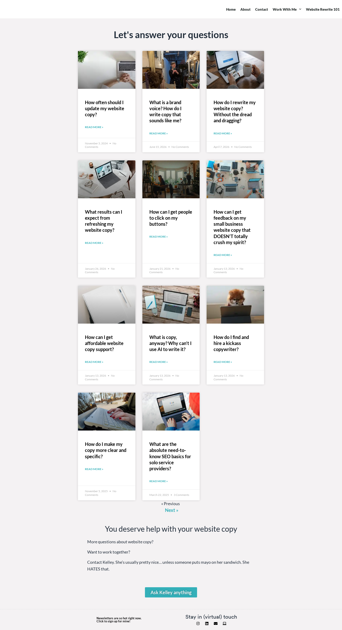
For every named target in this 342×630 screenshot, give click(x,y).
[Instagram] (198, 623)
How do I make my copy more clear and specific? (105, 450)
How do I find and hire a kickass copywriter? (231, 343)
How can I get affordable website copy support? (104, 343)
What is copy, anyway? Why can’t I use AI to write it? (170, 343)
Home (231, 9)
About (245, 9)
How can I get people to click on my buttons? (170, 218)
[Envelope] (216, 623)
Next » (171, 510)
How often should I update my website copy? (104, 108)
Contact (261, 9)
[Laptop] (224, 623)
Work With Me (285, 9)
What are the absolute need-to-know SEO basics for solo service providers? (170, 456)
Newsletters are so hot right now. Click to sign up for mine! (119, 619)
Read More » (94, 127)
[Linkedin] (207, 623)
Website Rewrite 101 (323, 9)
